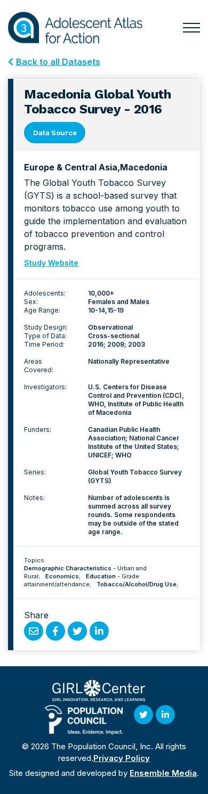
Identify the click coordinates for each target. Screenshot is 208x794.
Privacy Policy (121, 758)
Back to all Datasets (58, 61)
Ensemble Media (163, 773)
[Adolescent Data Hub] (75, 28)
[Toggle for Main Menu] (191, 27)
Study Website (51, 262)
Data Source (55, 132)
